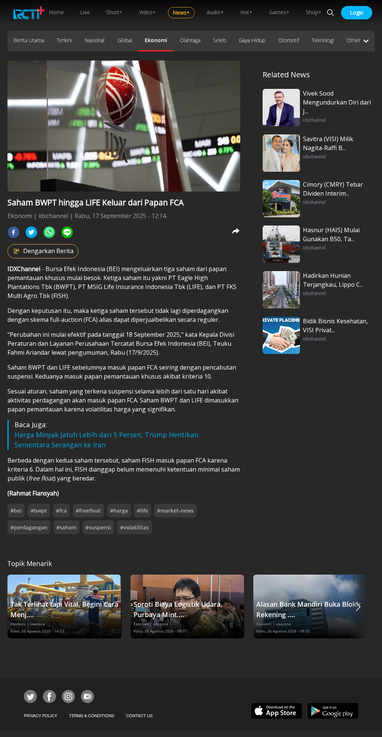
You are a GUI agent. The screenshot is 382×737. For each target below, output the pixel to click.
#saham (66, 527)
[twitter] (31, 232)
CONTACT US (139, 715)
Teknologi (323, 40)
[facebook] (13, 232)
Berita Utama (28, 40)
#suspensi (98, 527)
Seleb (219, 40)
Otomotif (288, 40)
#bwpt (39, 510)
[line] (67, 232)
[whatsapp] (49, 232)
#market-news (175, 510)
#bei (16, 510)
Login (356, 12)
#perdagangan (28, 527)
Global (125, 40)
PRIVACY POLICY (40, 715)
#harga (119, 510)
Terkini (64, 40)
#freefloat (88, 510)
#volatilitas (134, 527)
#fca (61, 510)
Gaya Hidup (252, 40)
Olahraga (190, 40)
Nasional (94, 40)
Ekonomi (156, 40)
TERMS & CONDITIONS (91, 715)
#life (142, 510)
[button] (358, 606)
